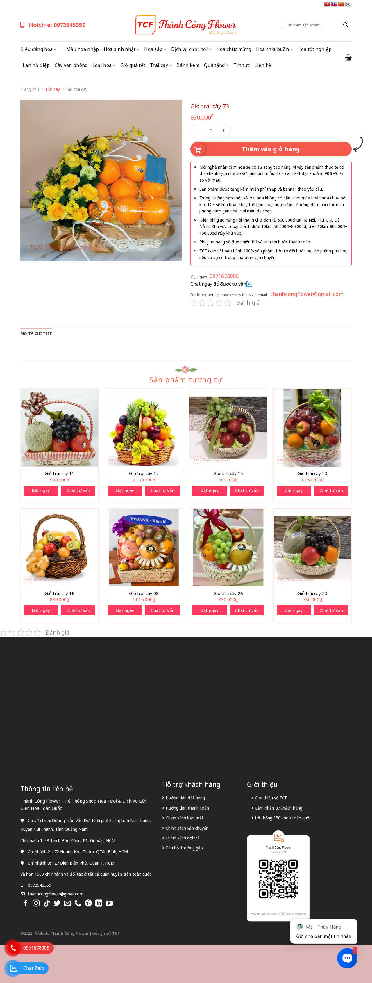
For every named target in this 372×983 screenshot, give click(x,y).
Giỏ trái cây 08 (144, 593)
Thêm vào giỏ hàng (271, 149)
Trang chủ (29, 89)
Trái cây (159, 65)
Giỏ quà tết (133, 65)
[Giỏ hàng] (348, 57)
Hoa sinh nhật (120, 49)
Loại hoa (102, 65)
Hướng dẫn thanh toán (187, 808)
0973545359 (39, 885)
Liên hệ (262, 65)
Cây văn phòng (71, 65)
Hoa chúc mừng (234, 49)
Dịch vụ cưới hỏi (189, 49)
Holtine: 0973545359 (56, 25)
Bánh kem (187, 65)
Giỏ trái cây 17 (144, 473)
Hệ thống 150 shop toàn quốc (283, 818)
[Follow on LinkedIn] (98, 904)
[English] (334, 4)
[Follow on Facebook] (25, 904)
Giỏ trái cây (76, 89)
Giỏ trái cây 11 (59, 473)
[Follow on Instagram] (36, 904)
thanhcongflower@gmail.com (307, 294)
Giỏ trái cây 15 (228, 473)
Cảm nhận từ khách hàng (278, 808)
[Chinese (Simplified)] (341, 4)
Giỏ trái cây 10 (312, 473)
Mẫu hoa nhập (82, 49)
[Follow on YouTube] (109, 904)
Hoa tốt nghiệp (314, 49)
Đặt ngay (41, 490)
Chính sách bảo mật (184, 818)
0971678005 (224, 275)
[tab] (36, 333)
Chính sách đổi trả (183, 838)
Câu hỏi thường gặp (184, 848)
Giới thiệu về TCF (271, 797)
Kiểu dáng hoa (36, 49)
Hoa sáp (153, 49)
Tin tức (241, 65)
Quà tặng (214, 65)
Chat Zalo (33, 968)
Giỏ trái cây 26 (228, 593)
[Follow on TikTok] (46, 904)
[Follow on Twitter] (56, 904)
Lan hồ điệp (36, 65)
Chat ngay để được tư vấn (218, 284)
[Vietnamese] (327, 4)
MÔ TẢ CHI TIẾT (36, 333)
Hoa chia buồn (272, 49)
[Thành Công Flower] (186, 25)
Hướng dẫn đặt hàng (185, 797)
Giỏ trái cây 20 (312, 593)
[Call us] (77, 904)
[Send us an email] (67, 904)
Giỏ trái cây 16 (59, 593)
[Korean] (348, 4)
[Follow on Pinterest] (88, 904)
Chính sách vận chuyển (187, 828)
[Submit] (345, 25)
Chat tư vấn (78, 490)
